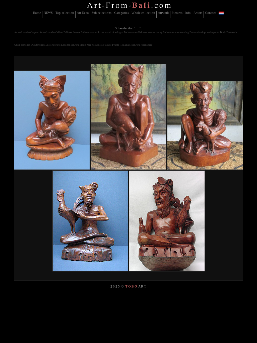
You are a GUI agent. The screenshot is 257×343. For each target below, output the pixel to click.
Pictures (177, 13)
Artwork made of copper (26, 32)
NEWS (48, 13)
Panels (108, 44)
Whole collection (143, 13)
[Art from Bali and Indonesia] (129, 9)
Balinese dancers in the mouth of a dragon (102, 32)
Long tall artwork (70, 44)
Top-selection (64, 13)
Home (37, 13)
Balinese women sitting (150, 32)
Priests (115, 44)
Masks (83, 44)
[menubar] (129, 14)
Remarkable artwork (130, 44)
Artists (198, 13)
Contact (210, 13)
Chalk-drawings (22, 44)
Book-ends (231, 32)
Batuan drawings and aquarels (204, 32)
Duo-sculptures (52, 44)
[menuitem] (37, 14)
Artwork (163, 13)
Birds (223, 32)
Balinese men (131, 32)
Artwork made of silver (51, 32)
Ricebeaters (146, 44)
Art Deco (83, 13)
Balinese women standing (176, 32)
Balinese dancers (71, 32)
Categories (121, 13)
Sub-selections (101, 13)
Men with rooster (95, 44)
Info (188, 13)
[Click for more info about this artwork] (52, 120)
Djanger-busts (38, 44)
